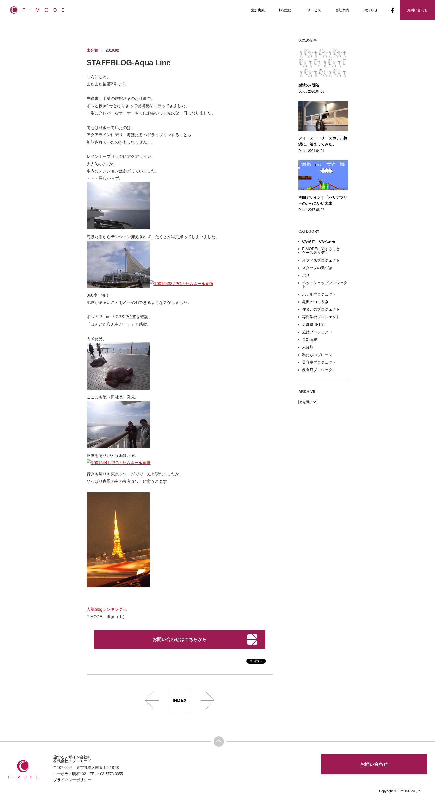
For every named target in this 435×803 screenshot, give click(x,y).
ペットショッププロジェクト (324, 285)
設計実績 (258, 10)
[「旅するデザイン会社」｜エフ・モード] (37, 11)
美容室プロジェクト (319, 362)
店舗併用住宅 (313, 324)
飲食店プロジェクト (319, 370)
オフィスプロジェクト (321, 260)
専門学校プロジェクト (321, 317)
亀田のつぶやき (315, 302)
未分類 (307, 347)
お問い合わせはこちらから (180, 639)
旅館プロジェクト (317, 332)
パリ (306, 275)
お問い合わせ (374, 764)
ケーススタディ (315, 252)
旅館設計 (286, 10)
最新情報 (309, 339)
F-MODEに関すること (321, 249)
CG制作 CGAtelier (318, 241)
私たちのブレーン (317, 354)
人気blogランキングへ (107, 609)
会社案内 (342, 10)
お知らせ (371, 10)
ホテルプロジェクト (319, 294)
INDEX (180, 700)
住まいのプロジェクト (321, 309)
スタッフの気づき (317, 268)
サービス (314, 10)
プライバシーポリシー (72, 780)
